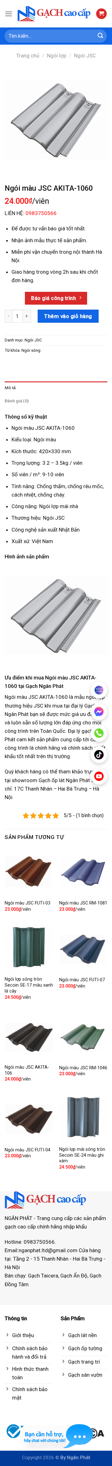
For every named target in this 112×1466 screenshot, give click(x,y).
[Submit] (100, 36)
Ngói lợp (56, 55)
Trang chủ (27, 55)
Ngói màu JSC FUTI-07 (82, 980)
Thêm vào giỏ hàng (68, 316)
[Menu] (9, 14)
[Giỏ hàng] (101, 13)
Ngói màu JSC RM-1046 (83, 1068)
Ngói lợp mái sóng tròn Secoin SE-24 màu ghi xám (82, 1155)
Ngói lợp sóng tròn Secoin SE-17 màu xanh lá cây (29, 985)
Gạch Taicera (43, 1275)
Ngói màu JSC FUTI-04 (27, 1150)
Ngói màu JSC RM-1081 (83, 903)
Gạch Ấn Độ (73, 1275)
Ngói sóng (30, 350)
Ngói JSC (85, 55)
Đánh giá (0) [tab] (17, 400)
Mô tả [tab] (10, 387)
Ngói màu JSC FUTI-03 (27, 903)
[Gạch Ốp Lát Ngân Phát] (54, 14)
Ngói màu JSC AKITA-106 (27, 1070)
